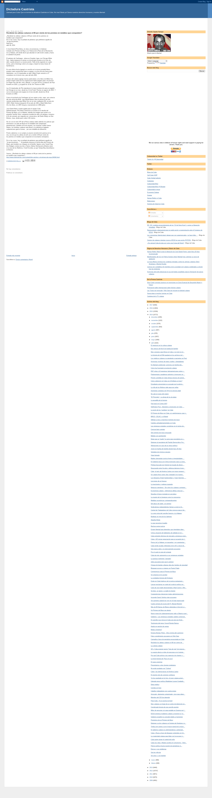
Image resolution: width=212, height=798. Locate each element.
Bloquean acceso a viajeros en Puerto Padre (165, 568)
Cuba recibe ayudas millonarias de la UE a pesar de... (168, 546)
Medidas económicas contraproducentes (164, 500)
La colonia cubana (156, 646)
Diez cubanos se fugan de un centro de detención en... (168, 704)
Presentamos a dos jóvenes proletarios (163, 665)
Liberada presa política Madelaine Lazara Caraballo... (168, 681)
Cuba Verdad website (154, 178)
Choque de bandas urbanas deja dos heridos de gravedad (169, 565)
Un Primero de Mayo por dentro (161, 610)
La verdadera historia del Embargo (162, 578)
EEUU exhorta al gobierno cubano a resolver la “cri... (168, 714)
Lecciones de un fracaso (159, 481)
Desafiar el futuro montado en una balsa (163, 494)
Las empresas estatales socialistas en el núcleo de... (168, 426)
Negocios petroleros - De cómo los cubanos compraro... (168, 487)
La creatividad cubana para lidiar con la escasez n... (167, 736)
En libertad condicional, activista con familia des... (167, 365)
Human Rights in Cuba (154, 198)
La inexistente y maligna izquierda (162, 484)
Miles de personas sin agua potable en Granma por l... (168, 710)
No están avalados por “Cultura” (161, 668)
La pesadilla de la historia (159, 400)
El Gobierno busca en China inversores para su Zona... (168, 462)
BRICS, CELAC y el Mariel (159, 416)
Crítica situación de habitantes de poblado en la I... (167, 533)
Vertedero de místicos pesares (160, 452)
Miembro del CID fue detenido (160, 697)
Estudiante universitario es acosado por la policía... (167, 384)
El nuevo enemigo (156, 662)
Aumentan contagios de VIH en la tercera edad (166, 391)
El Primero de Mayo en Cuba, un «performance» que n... (169, 413)
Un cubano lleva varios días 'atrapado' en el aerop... (167, 474)
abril (152, 343)
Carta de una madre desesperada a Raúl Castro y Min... (168, 588)
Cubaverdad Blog (152, 184)
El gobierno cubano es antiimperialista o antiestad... (167, 730)
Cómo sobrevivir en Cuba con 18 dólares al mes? (166, 381)
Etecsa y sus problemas (158, 749)
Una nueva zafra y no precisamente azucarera (165, 549)
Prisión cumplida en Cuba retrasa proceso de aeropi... (168, 378)
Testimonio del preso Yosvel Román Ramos (165, 623)
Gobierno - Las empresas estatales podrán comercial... (168, 617)
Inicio (73, 255)
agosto (153, 330)
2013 (151, 767)
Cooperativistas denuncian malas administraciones (167, 594)
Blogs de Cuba (152, 172)
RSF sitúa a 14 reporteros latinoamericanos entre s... (168, 371)
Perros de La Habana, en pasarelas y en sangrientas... (168, 542)
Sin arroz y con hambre (158, 755)
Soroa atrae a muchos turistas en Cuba (159, 293)
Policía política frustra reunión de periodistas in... (166, 746)
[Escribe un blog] (28, 160)
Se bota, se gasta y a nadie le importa (163, 591)
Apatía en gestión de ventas (160, 626)
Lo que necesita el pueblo (159, 523)
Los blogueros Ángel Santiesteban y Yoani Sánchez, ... (168, 478)
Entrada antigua (131, 255)
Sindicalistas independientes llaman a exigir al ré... (167, 507)
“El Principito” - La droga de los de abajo (163, 397)
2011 (151, 774)
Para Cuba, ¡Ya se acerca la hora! (161, 701)
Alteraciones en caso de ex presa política (164, 445)
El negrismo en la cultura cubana (161, 345)
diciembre (154, 317)
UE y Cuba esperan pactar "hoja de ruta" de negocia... (168, 649)
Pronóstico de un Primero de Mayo (162, 720)
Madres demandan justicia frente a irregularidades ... (167, 458)
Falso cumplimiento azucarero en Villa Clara (165, 636)
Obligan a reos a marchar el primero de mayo (165, 420)
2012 (151, 770)
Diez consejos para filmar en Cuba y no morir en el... (168, 352)
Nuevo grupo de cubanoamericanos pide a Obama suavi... (169, 613)
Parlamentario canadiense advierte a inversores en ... (168, 374)
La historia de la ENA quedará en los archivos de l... (167, 355)
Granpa (149, 195)
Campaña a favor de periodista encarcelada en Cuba (167, 639)
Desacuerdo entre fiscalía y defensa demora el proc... (168, 468)
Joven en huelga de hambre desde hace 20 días (166, 449)
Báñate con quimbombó (158, 436)
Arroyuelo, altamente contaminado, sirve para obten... (168, 694)
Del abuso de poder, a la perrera (161, 504)
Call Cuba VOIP (152, 175)
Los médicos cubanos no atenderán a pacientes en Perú (169, 358)
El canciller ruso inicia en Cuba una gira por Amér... (167, 620)
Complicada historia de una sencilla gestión (165, 707)
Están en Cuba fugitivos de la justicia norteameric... (167, 581)
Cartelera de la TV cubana (155, 296)
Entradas (153, 213)
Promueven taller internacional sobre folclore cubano (164, 288)
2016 (151, 308)
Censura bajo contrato (158, 429)
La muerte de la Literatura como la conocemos (166, 497)
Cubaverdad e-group (153, 189)
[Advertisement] (106, 23)
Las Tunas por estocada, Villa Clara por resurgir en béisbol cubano (168, 290)
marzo (153, 760)
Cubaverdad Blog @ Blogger (156, 186)
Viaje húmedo (155, 455)
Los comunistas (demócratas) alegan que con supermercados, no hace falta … (172, 235)
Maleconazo (151, 201)
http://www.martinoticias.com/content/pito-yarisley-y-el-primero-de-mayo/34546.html (33, 157)
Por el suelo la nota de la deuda (161, 552)
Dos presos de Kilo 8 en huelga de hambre (164, 348)
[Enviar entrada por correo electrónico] (23, 161)
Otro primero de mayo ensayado (161, 433)
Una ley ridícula (156, 752)
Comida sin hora (156, 688)
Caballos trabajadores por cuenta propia (163, 691)
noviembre (154, 320)
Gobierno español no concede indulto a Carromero (167, 717)
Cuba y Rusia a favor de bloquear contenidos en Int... (168, 733)
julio (152, 333)
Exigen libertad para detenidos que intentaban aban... (168, 529)
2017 (151, 305)
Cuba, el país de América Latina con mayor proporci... (168, 471)
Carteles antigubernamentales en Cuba (163, 423)
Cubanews (150, 181)
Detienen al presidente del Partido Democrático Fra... (168, 442)
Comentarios (154, 216)
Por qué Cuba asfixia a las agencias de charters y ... (168, 655)
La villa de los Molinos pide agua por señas (164, 387)
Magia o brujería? (156, 629)
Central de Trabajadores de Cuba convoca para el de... (168, 510)
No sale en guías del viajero (160, 394)
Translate (163, 63)
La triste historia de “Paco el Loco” (162, 659)
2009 (151, 780)
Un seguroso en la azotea (159, 575)
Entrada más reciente (13, 255)
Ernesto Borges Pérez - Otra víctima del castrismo (167, 633)
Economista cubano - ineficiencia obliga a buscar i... (167, 491)
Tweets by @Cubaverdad (155, 159)
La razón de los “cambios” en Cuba (162, 410)
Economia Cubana (153, 192)
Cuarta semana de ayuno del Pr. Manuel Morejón (166, 604)
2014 (151, 314)
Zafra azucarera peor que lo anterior (162, 562)
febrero (153, 763)
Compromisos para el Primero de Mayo (163, 571)
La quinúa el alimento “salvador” (161, 558)
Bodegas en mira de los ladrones (161, 516)
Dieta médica (155, 684)
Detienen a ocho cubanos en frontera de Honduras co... (168, 723)
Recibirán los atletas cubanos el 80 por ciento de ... (167, 642)
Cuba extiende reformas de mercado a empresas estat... (169, 536)
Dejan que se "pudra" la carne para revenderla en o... (168, 439)
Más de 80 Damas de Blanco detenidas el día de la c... (168, 607)
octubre (153, 323)
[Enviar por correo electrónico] (26, 160)
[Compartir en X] (30, 160)
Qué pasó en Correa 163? (159, 403)
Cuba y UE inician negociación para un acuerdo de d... (168, 539)
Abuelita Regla (155, 520)
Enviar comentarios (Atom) (24, 259)
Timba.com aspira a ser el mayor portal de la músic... (168, 726)
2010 (151, 777)
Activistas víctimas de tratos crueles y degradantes (167, 361)
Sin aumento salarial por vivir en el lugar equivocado (167, 600)
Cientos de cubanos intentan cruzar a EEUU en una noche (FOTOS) (169, 240)
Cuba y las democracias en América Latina (164, 671)
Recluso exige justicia (158, 526)
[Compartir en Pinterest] (34, 160)
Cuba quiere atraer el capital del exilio (163, 739)
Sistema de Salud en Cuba (155, 204)
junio (153, 336)
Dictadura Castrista (20, 9)
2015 (151, 311)
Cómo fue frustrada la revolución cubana (164, 368)
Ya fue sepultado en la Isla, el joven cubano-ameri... (167, 678)
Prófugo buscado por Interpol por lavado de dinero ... (167, 465)
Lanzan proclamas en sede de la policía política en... (168, 584)
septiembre (155, 327)
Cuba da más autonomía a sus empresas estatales (167, 555)
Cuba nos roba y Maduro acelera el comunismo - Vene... (169, 743)
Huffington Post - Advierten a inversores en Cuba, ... (167, 407)
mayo (153, 340)
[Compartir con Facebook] (32, 160)
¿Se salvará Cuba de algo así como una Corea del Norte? (165, 243)
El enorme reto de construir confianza (163, 675)
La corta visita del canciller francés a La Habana (166, 513)
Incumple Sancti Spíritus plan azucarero (163, 597)
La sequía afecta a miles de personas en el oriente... (168, 652)
